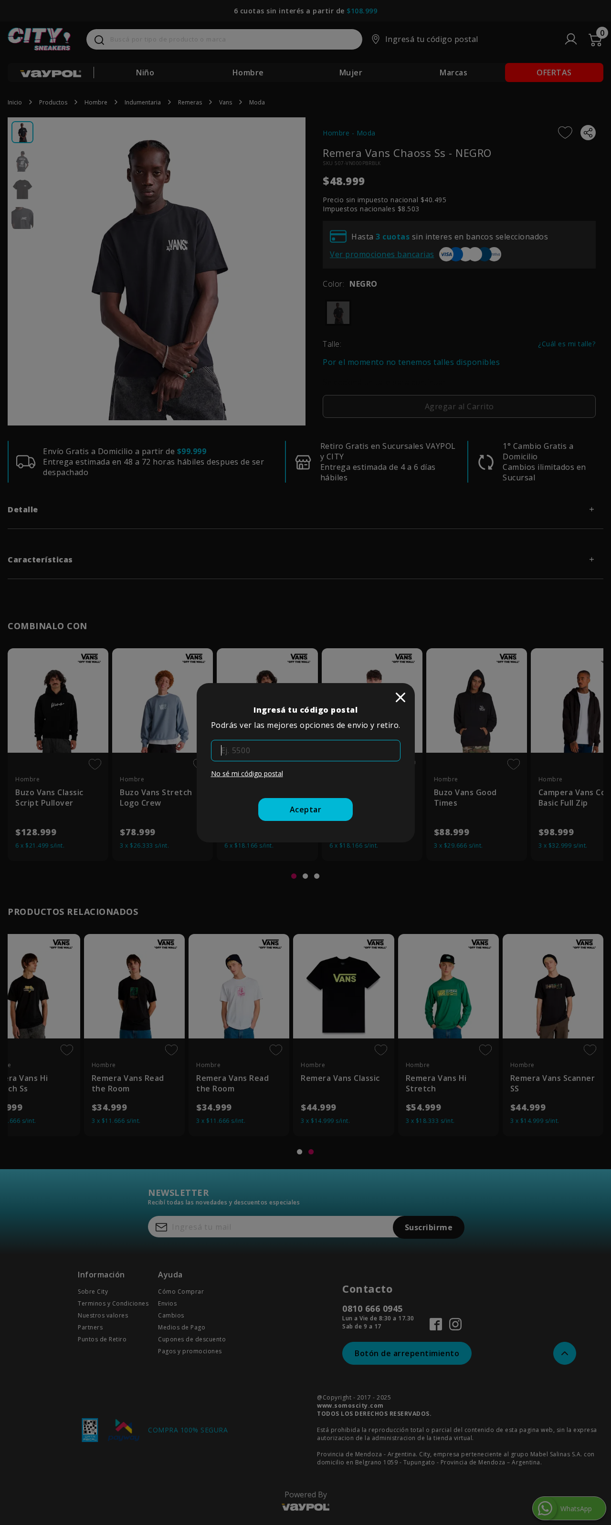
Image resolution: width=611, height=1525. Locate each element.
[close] (400, 697)
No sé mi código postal (247, 773)
